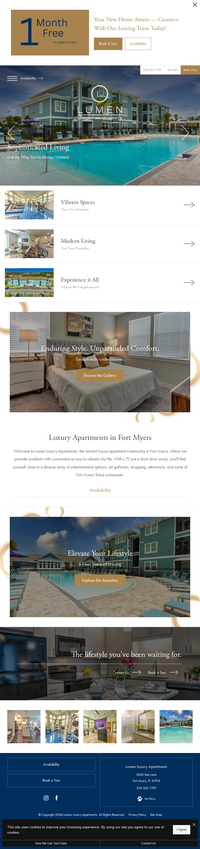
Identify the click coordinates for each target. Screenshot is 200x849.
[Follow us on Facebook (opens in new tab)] (56, 799)
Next (184, 133)
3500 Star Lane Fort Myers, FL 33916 (146, 777)
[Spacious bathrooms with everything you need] (138, 726)
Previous (11, 133)
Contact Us (121, 672)
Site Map (156, 814)
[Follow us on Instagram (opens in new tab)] (46, 799)
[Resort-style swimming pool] (176, 726)
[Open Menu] (12, 78)
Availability (28, 78)
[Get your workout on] (62, 726)
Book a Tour (157, 672)
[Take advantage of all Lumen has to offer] (100, 726)
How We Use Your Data (51, 843)
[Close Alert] (195, 6)
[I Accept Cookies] (194, 824)
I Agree (182, 829)
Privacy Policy (137, 814)
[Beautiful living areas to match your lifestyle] (23, 726)
